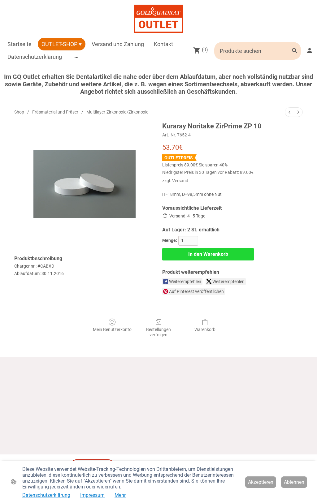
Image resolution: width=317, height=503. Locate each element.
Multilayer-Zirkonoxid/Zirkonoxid (117, 112)
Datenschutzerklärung (46, 495)
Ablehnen (294, 482)
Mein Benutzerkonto (112, 329)
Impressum (92, 495)
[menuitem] (289, 112)
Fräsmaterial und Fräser (55, 112)
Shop (19, 112)
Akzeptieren (260, 482)
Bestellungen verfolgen (158, 332)
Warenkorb (204, 329)
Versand (180, 180)
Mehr (120, 495)
